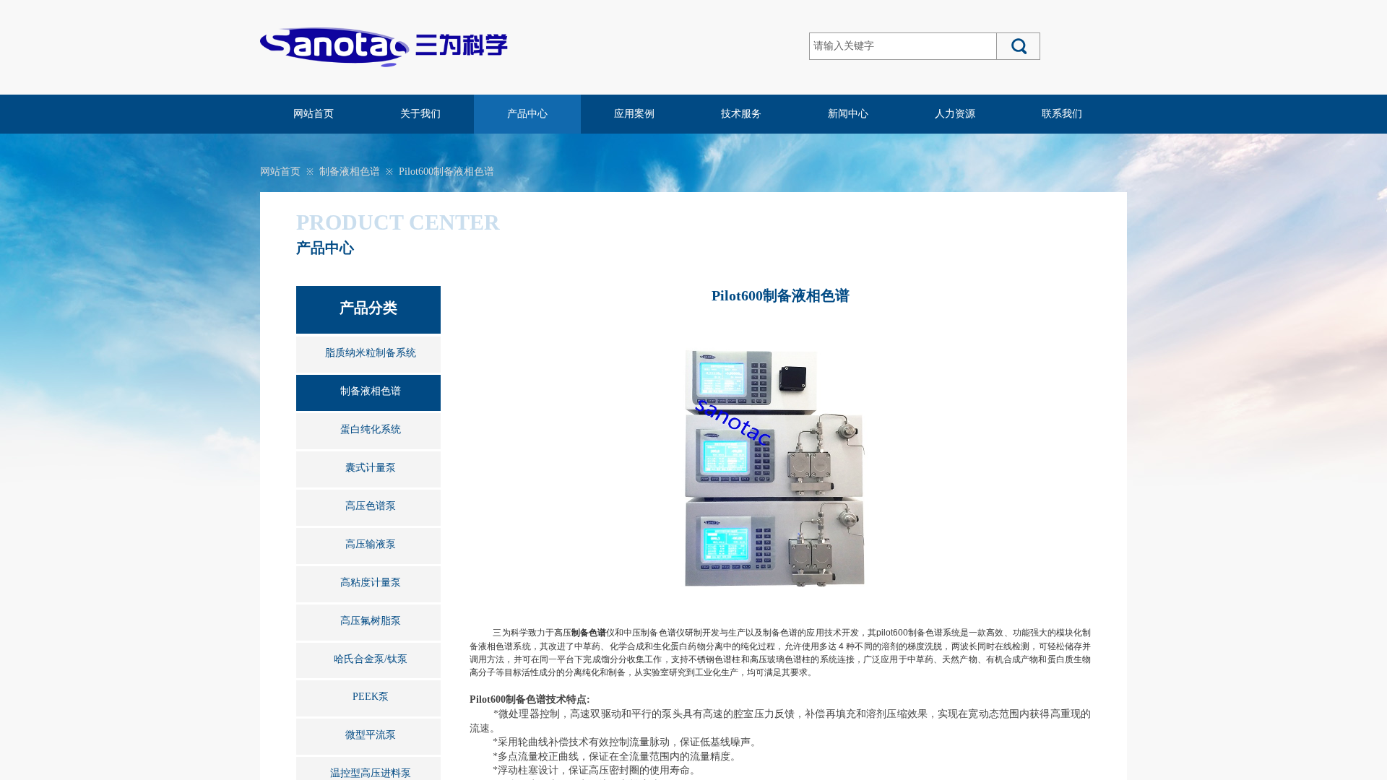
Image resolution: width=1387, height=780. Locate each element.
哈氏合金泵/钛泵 (370, 659)
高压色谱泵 (370, 505)
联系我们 (1062, 113)
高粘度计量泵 (370, 582)
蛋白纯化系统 (370, 429)
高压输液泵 (370, 544)
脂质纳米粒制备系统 (370, 352)
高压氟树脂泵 (370, 620)
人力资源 (955, 113)
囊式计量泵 (370, 467)
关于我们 (420, 113)
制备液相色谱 (349, 171)
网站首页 (313, 113)
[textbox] (903, 46)
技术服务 (741, 113)
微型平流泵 (370, 734)
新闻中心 (848, 113)
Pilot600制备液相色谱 (446, 171)
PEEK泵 (371, 696)
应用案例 (634, 113)
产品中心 (527, 113)
